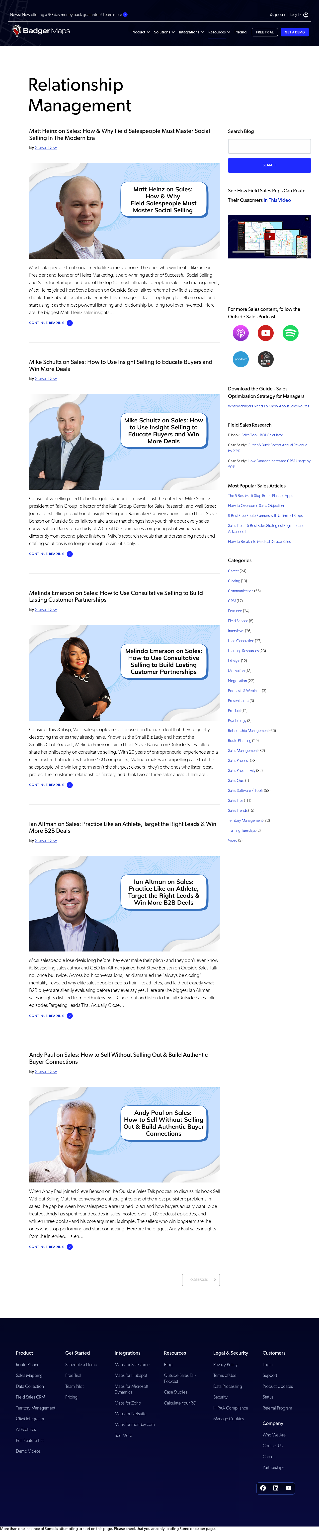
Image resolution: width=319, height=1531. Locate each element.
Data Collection (30, 1386)
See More (123, 1435)
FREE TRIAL (265, 32)
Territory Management (35, 1408)
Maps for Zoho (128, 1403)
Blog (168, 1364)
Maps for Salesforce (132, 1364)
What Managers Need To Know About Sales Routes (268, 406)
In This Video (277, 200)
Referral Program (277, 1408)
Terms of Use (224, 1375)
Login (268, 1364)
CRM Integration (30, 1418)
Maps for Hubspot (131, 1375)
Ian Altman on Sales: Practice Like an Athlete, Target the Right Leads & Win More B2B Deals (122, 827)
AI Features (26, 1429)
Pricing (71, 1397)
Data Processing (227, 1386)
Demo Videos (28, 1451)
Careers (269, 1456)
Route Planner (28, 1364)
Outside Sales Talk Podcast (180, 1378)
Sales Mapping (29, 1375)
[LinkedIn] (276, 1488)
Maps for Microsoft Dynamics (131, 1389)
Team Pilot (74, 1386)
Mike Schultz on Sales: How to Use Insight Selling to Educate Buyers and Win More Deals (120, 365)
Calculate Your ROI (180, 1403)
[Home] (41, 32)
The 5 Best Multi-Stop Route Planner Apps (260, 495)
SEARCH (269, 165)
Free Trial (73, 1375)
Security (220, 1397)
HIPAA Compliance (230, 1408)
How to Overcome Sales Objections (256, 505)
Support (270, 1375)
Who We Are (274, 1434)
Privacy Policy (225, 1364)
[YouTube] (288, 1488)
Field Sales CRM (30, 1397)
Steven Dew (46, 147)
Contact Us (273, 1445)
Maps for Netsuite (131, 1413)
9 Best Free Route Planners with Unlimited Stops (265, 515)
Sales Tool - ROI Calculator (262, 435)
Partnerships (273, 1467)
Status (268, 1397)
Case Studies (175, 1392)
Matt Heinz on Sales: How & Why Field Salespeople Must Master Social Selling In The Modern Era (119, 134)
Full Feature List (30, 1440)
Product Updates (278, 1386)
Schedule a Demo (81, 1364)
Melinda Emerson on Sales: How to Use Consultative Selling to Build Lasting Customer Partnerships (116, 596)
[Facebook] (263, 1488)
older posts (199, 1280)
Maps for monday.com (135, 1424)
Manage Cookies (228, 1418)
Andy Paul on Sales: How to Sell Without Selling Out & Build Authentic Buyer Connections (118, 1058)
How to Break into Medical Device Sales (259, 541)
